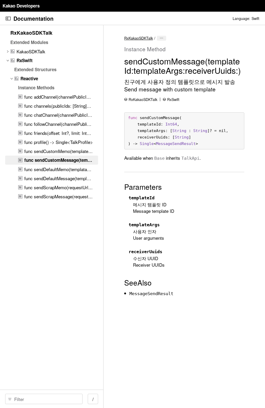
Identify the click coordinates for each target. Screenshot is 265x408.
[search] (44, 399)
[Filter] (45, 399)
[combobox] (45, 399)
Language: (241, 18)
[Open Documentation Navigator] (8, 18)
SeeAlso (138, 282)
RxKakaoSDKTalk (138, 38)
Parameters (143, 187)
